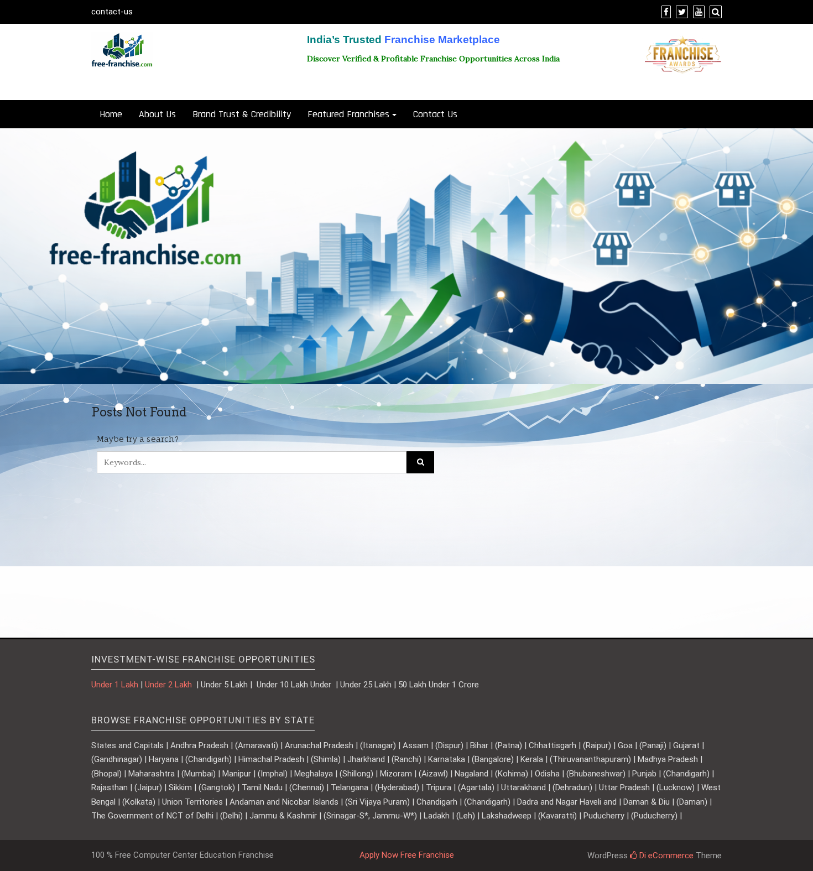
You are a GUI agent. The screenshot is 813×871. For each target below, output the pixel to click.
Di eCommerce (665, 855)
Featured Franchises (348, 114)
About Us (157, 114)
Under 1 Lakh (114, 685)
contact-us (112, 12)
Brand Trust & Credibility (241, 114)
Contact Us (435, 114)
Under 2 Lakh (169, 685)
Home (111, 114)
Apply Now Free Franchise (406, 855)
